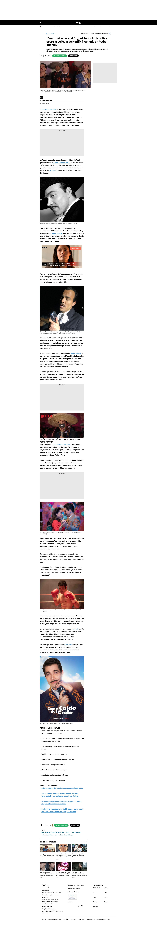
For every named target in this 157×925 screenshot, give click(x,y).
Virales (95, 902)
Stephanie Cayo (62, 835)
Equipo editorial (46, 890)
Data (105, 892)
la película (68, 645)
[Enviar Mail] (41, 100)
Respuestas (96, 888)
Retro (105, 897)
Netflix (68, 832)
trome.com (82, 919)
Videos (106, 888)
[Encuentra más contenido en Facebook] (42, 56)
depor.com (74, 919)
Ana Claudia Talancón (49, 835)
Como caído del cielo (57, 832)
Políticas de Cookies (73, 891)
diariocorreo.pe (91, 919)
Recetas (106, 902)
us (93, 892)
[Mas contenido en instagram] (82, 906)
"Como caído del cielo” (61, 163)
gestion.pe (66, 919)
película (75, 629)
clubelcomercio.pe (56, 919)
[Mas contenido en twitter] (78, 906)
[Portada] (46, 888)
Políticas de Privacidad (74, 888)
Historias (95, 907)
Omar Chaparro (75, 832)
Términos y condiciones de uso (76, 885)
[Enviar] (40, 27)
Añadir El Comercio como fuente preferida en (96, 33)
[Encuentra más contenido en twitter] (45, 56)
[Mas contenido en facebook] (75, 906)
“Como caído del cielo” (48, 110)
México (70, 835)
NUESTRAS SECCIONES (98, 885)
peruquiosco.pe (101, 919)
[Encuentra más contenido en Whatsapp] (49, 56)
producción (53, 170)
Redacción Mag (47, 100)
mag (109, 919)
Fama (94, 897)
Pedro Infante (57, 233)
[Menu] (41, 22)
